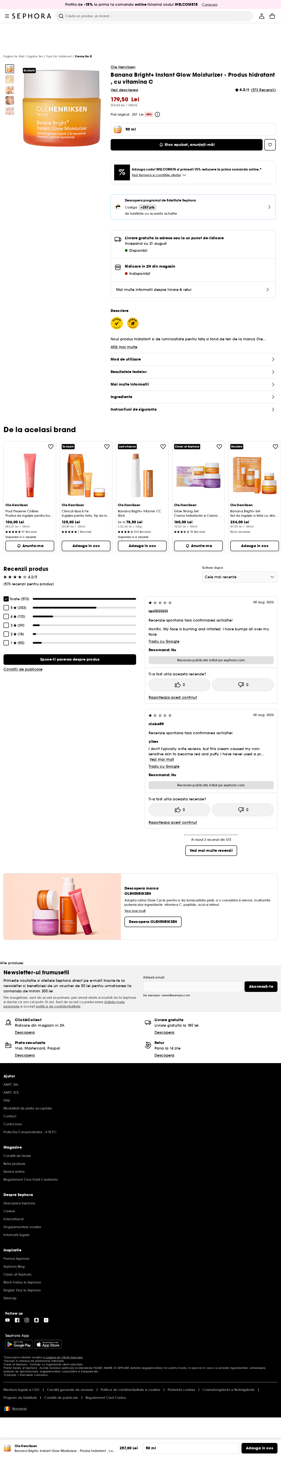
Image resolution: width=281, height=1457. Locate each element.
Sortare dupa (212, 568)
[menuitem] (261, 16)
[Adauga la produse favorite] (50, 446)
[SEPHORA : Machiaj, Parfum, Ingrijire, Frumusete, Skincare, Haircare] (31, 16)
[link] (70, 659)
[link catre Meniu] (7, 16)
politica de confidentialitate (58, 1006)
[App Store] (48, 1344)
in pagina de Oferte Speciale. (63, 1357)
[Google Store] (19, 1344)
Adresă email (153, 977)
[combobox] (239, 577)
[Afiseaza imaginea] (9, 68)
